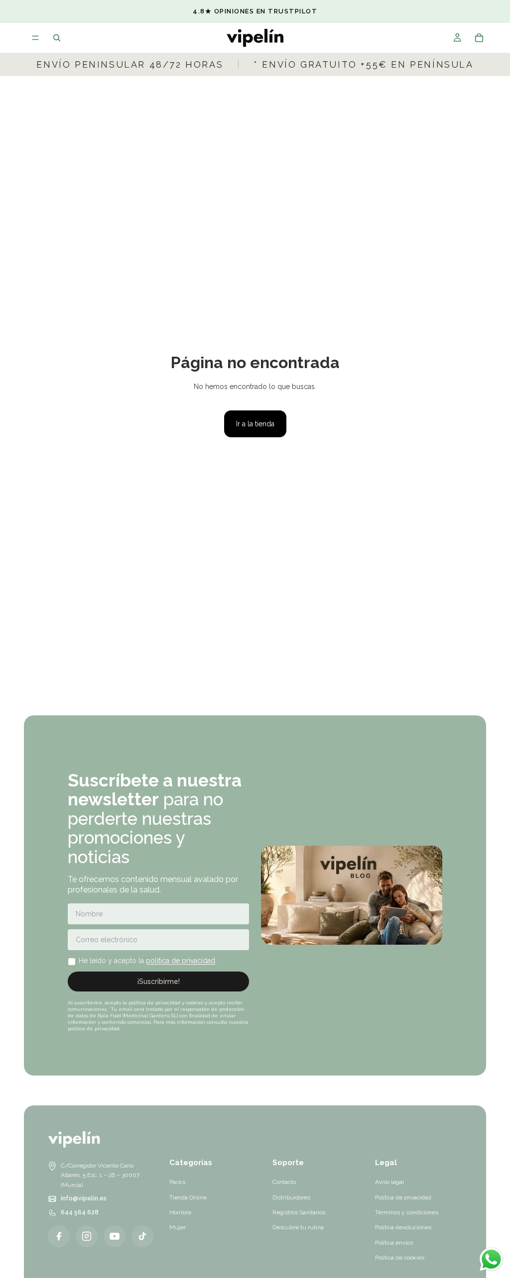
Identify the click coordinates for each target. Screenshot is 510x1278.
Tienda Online (188, 1197)
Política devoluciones (403, 1227)
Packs (177, 1182)
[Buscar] (57, 38)
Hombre (180, 1212)
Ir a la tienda (255, 424)
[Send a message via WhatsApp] (491, 1259)
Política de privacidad (403, 1197)
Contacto (284, 1182)
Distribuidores (291, 1197)
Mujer (177, 1227)
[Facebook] (59, 1236)
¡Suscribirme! (158, 981)
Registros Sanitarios (298, 1212)
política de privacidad (180, 961)
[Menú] (35, 37)
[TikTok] (142, 1236)
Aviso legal (389, 1182)
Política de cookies (399, 1257)
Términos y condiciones (406, 1212)
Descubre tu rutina (298, 1227)
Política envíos (394, 1242)
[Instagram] (87, 1236)
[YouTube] (115, 1236)
